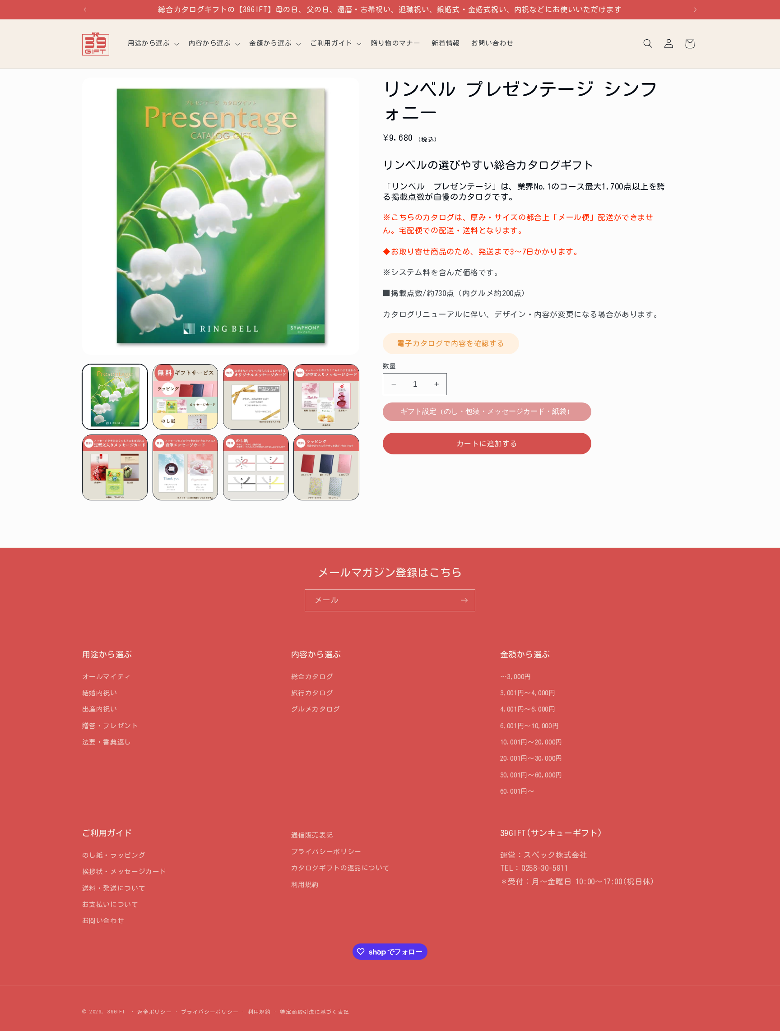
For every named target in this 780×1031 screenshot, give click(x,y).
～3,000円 (515, 676)
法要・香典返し (106, 742)
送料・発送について (114, 888)
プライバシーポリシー (326, 851)
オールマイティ (106, 676)
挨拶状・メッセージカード (124, 871)
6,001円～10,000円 (529, 725)
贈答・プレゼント (110, 725)
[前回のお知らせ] (85, 9)
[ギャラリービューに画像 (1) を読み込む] (115, 397)
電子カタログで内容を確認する (451, 343)
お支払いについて (110, 904)
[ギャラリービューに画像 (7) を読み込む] (256, 467)
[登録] (464, 600)
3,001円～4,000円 (528, 692)
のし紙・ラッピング (114, 855)
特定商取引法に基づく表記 (314, 1011)
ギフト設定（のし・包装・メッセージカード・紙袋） (487, 411)
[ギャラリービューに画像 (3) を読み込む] (256, 397)
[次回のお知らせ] (695, 9)
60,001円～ (517, 791)
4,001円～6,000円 (528, 709)
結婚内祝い (99, 692)
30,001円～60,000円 (531, 775)
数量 (389, 366)
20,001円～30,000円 (531, 758)
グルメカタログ (315, 709)
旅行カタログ (312, 692)
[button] (152, 44)
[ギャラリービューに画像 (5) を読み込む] (115, 467)
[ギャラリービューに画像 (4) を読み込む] (326, 397)
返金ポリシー (154, 1011)
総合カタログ (312, 676)
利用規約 (305, 884)
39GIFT (116, 1011)
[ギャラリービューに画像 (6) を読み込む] (185, 467)
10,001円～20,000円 (531, 742)
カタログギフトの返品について (340, 868)
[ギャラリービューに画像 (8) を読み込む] (326, 467)
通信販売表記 (312, 835)
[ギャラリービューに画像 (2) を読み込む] (185, 397)
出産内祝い (99, 709)
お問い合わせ (103, 920)
